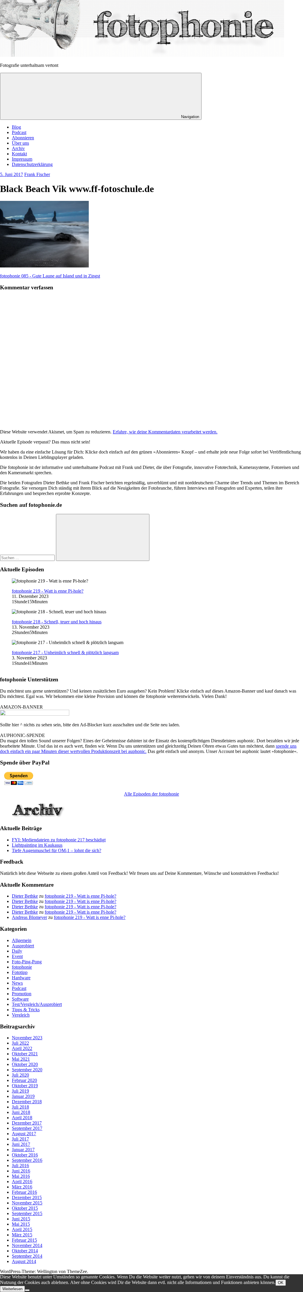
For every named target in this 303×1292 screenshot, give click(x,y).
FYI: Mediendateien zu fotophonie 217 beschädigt (59, 839)
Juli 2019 (20, 1090)
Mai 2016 (21, 1176)
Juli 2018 (20, 1106)
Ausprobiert (23, 945)
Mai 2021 (21, 1059)
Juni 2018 (21, 1112)
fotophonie (22, 967)
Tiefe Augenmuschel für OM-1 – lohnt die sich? (56, 850)
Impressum (22, 159)
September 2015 (27, 1213)
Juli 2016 (20, 1165)
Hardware (21, 977)
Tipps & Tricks (26, 1009)
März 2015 (22, 1234)
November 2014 (27, 1245)
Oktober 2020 (25, 1064)
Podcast (19, 132)
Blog (16, 127)
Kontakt (19, 153)
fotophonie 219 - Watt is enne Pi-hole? (47, 590)
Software (20, 998)
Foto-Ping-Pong (27, 961)
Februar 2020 (24, 1080)
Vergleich (21, 1014)
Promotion (21, 993)
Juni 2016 (21, 1170)
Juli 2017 (20, 1138)
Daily (17, 951)
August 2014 (24, 1261)
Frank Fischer (37, 174)
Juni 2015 (21, 1218)
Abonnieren (23, 137)
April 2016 (22, 1181)
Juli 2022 (20, 1043)
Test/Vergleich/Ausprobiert (37, 1004)
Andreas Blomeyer (29, 917)
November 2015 (27, 1202)
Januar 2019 (23, 1096)
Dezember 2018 (27, 1101)
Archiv (18, 148)
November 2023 (27, 1037)
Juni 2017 (21, 1144)
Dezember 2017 (27, 1122)
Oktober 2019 (25, 1085)
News (17, 982)
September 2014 (27, 1256)
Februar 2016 (24, 1192)
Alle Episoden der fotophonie (151, 793)
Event (17, 956)
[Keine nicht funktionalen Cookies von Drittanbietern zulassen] (27, 1290)
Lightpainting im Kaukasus (37, 845)
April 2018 (22, 1117)
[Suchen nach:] (28, 557)
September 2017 (27, 1128)
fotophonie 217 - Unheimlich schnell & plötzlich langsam (65, 652)
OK (280, 1282)
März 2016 (22, 1186)
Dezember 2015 (27, 1197)
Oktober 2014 (25, 1250)
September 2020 (27, 1069)
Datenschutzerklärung (32, 164)
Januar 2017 (23, 1149)
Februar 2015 (24, 1240)
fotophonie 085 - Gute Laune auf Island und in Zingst (50, 275)
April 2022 (22, 1048)
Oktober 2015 (25, 1208)
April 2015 (22, 1229)
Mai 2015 (21, 1224)
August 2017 (24, 1133)
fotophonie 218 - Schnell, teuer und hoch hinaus (56, 621)
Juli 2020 (20, 1075)
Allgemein (21, 940)
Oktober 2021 (25, 1053)
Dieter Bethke (25, 896)
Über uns (20, 143)
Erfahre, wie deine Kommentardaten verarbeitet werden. (165, 431)
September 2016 (27, 1160)
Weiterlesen (12, 1289)
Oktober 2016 (25, 1154)
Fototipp (20, 972)
